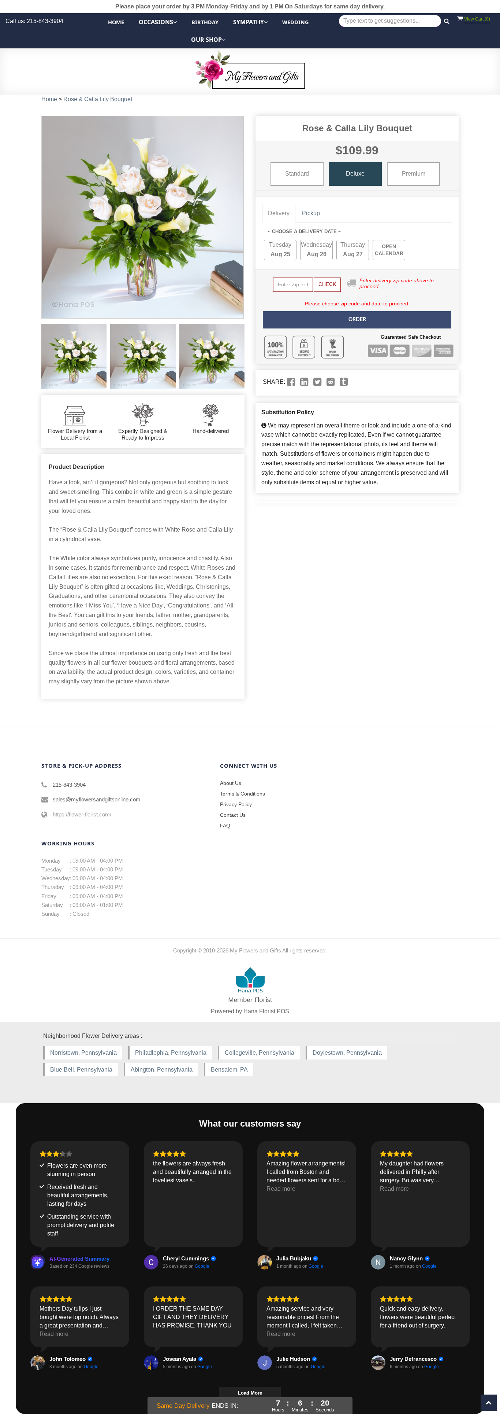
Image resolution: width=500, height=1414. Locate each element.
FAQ (225, 826)
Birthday (205, 22)
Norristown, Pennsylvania (83, 1053)
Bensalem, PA (229, 1069)
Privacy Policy (236, 804)
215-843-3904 (69, 785)
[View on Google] (151, 1262)
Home (116, 22)
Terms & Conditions (242, 794)
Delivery (279, 213)
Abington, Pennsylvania (162, 1069)
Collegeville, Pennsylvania (259, 1053)
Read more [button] (280, 1189)
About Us (230, 783)
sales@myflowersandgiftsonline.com (97, 799)
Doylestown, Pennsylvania (347, 1053)
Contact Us (233, 815)
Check (327, 284)
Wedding (295, 22)
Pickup (311, 213)
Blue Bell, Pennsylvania (81, 1069)
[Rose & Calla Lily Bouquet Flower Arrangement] (74, 356)
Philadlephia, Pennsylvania (170, 1053)
